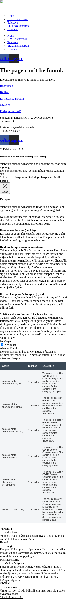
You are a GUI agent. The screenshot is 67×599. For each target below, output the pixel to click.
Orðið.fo (5, 105)
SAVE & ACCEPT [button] (11, 597)
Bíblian (4, 92)
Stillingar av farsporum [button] (13, 177)
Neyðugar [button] (6, 341)
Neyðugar (10, 344)
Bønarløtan (6, 85)
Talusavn (12, 22)
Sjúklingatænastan (18, 25)
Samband (12, 29)
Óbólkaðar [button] (6, 583)
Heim (10, 15)
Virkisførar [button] (6, 528)
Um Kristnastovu (17, 19)
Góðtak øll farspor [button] (38, 177)
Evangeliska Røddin (12, 98)
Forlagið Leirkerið (10, 111)
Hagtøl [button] (4, 542)
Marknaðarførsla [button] (9, 559)
